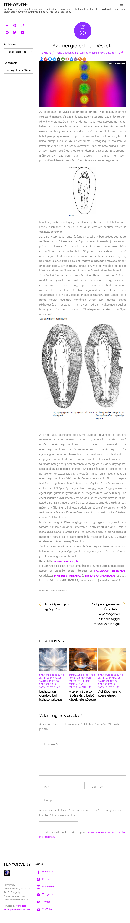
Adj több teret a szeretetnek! (109, 693)
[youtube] (23, 32)
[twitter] (15, 32)
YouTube (47, 909)
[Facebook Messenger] (50, 59)
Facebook (47, 871)
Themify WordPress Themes (17, 909)
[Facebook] (41, 59)
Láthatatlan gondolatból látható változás (50, 695)
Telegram (47, 894)
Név (46, 787)
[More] (84, 59)
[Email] (63, 59)
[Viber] (76, 59)
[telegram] (7, 32)
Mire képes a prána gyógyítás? (58, 606)
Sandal (46, 52)
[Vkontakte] (71, 59)
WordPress (21, 905)
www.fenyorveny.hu (66, 561)
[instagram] (23, 24)
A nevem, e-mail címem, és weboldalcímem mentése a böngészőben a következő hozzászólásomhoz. (81, 813)
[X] (58, 59)
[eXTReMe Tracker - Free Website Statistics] (7, 874)
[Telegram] (54, 59)
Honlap (47, 800)
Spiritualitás (81, 52)
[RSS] (80, 59)
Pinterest (47, 879)
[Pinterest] (46, 59)
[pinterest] (15, 24)
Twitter (46, 901)
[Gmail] (67, 59)
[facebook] (7, 24)
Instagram (48, 886)
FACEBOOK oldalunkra (110, 570)
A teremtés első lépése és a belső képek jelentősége (82, 695)
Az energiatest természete (82, 45)
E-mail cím (95, 787)
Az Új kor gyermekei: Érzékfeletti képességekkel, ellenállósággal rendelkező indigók (105, 614)
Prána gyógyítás (64, 52)
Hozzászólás (51, 744)
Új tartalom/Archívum (101, 52)
